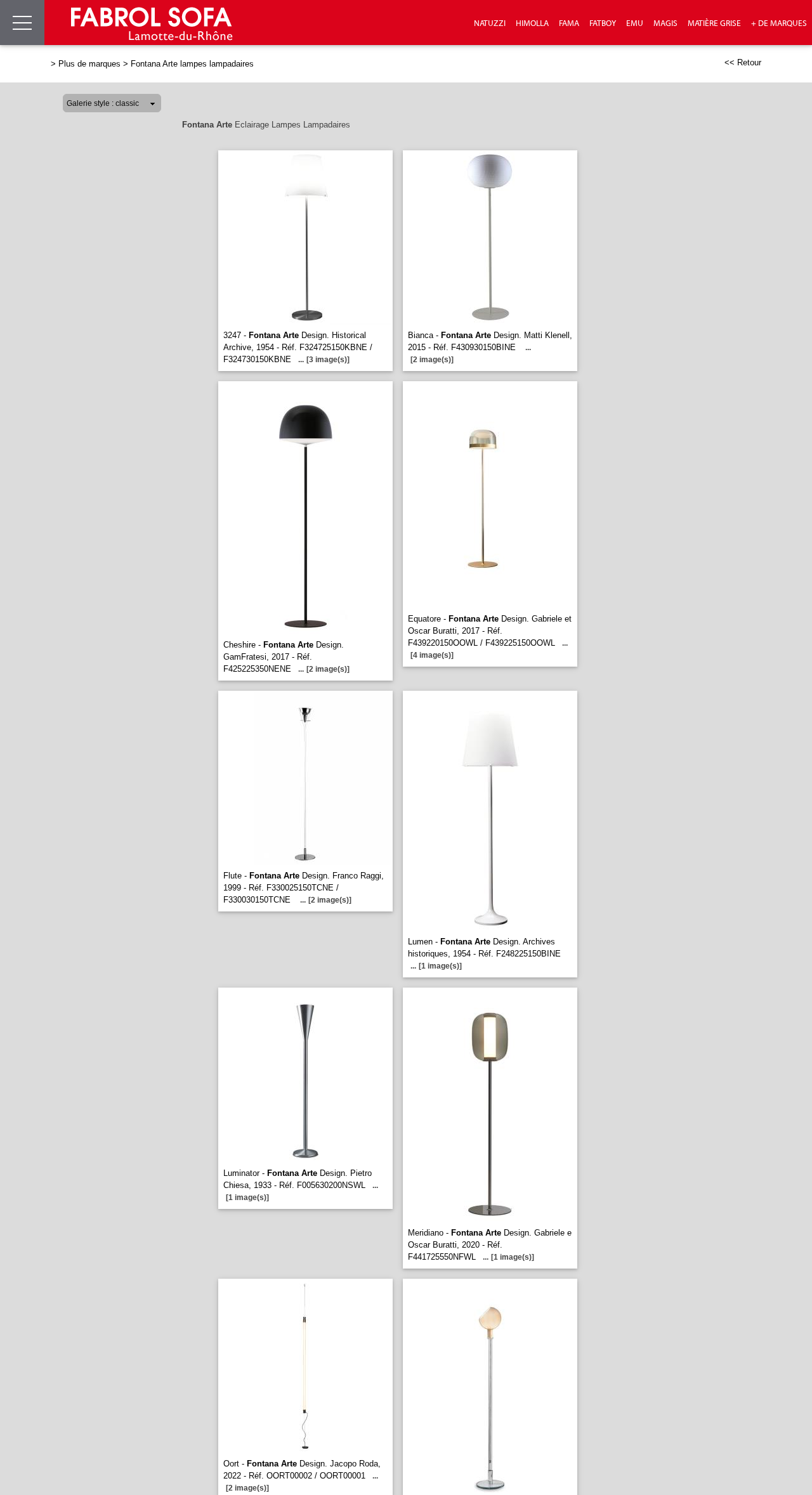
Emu (634, 23)
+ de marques (779, 23)
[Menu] (22, 22)
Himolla (532, 23)
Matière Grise (714, 23)
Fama (569, 23)
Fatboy (602, 23)
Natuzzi (490, 23)
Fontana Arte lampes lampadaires (192, 64)
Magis (665, 23)
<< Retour (742, 62)
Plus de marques (89, 64)
